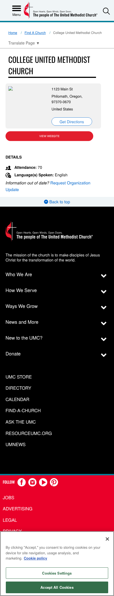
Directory (18, 388)
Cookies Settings (57, 573)
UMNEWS (15, 444)
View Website (49, 136)
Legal (10, 520)
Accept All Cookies (56, 587)
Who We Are (19, 274)
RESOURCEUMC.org (29, 433)
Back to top (59, 202)
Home (12, 32)
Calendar (17, 399)
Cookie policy (35, 558)
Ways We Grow (22, 305)
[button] (106, 11)
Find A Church (35, 32)
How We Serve (21, 289)
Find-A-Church (23, 411)
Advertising (17, 508)
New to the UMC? (24, 337)
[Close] (107, 539)
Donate (13, 353)
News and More (22, 321)
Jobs (8, 497)
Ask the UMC (21, 422)
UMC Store (19, 377)
